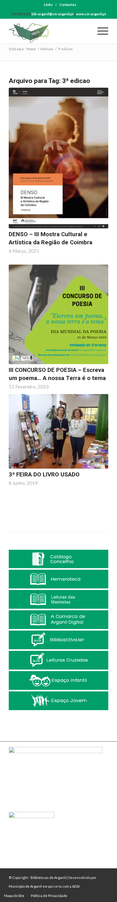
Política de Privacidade (49, 896)
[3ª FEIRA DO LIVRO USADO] (58, 431)
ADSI (76, 886)
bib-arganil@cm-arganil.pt (53, 14)
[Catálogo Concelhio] (58, 559)
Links (48, 4)
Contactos (67, 4)
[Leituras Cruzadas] (58, 660)
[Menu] (99, 30)
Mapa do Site (14, 896)
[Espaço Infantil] (58, 680)
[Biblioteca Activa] (58, 640)
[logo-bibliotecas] (48, 30)
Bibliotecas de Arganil (48, 877)
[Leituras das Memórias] (58, 599)
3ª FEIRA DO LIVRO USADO (44, 474)
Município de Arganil (25, 886)
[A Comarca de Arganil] (58, 619)
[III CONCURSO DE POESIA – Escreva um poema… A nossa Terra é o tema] (58, 314)
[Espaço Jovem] (58, 700)
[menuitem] (48, 4)
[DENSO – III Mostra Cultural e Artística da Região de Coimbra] (58, 158)
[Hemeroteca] (58, 579)
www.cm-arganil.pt (91, 14)
